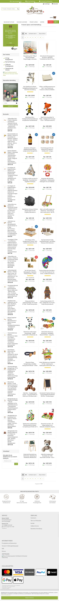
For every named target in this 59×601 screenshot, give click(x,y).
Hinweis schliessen (29, 597)
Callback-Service (35, 526)
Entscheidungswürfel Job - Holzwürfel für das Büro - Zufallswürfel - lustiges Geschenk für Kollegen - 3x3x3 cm (47, 149)
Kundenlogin (47, 3)
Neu (57, 22)
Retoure (4, 551)
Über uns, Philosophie (36, 520)
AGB (3, 548)
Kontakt (32, 523)
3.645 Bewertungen (10, 44)
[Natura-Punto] (35, 10)
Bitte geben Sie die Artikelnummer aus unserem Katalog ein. (10, 457)
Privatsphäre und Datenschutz (9, 543)
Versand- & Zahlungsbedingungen (10, 546)
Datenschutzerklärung (5, 594)
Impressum (33, 518)
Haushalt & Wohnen (22, 22)
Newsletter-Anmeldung (36, 528)
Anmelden (10, 106)
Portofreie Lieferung (25, 2)
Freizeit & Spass (34, 22)
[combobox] (42, 33)
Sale (51, 22)
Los (16, 463)
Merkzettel (55, 3)
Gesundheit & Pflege (9, 22)
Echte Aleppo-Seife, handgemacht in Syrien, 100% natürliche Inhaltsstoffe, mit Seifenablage (30, 241)
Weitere (42, 22)
